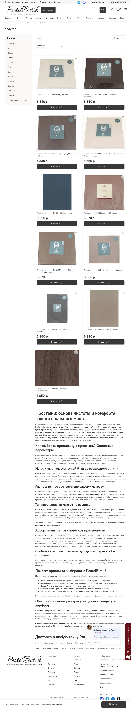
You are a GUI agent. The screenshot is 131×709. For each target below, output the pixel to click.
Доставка (16, 2)
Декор (59, 18)
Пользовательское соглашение (113, 660)
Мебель (78, 18)
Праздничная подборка (17, 100)
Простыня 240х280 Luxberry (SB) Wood (100, 213)
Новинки (112, 18)
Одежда (49, 18)
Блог (50, 680)
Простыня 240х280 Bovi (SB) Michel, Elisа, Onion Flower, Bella (55, 271)
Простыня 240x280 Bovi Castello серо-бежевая (103, 270)
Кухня (19, 18)
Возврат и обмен (107, 674)
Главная (8, 23)
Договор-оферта (107, 670)
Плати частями (106, 679)
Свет (69, 18)
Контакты (34, 2)
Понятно (113, 704)
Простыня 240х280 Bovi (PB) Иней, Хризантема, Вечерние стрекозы (104, 155)
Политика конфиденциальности (109, 665)
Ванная (29, 18)
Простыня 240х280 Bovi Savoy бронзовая (101, 329)
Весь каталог (79, 684)
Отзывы (43, 2)
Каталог (50, 10)
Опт (50, 2)
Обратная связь (106, 683)
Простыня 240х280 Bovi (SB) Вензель (53, 94)
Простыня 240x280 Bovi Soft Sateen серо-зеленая (54, 330)
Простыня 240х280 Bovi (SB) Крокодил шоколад (100, 95)
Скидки (11, 95)
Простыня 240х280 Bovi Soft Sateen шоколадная (52, 389)
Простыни (31, 23)
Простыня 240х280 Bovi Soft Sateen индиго (55, 213)
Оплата (25, 2)
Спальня (8, 18)
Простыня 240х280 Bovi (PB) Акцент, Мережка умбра (56, 155)
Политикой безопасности (52, 704)
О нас (7, 2)
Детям (39, 18)
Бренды (100, 18)
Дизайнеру (58, 2)
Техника (89, 18)
